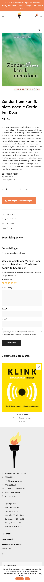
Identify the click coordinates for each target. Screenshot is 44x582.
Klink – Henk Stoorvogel (22, 418)
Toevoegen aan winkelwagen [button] (39, 367)
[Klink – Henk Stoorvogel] (22, 387)
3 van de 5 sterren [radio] (9, 283)
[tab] (22, 237)
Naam (4, 309)
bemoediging (9, 223)
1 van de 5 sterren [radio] (3, 283)
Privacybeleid (7, 539)
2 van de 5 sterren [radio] (6, 283)
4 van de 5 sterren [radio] (12, 283)
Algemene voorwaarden (11, 544)
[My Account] (41, 16)
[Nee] (41, 574)
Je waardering (7, 279)
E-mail (4, 319)
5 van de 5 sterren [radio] (15, 283)
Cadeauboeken (15, 219)
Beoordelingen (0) (12, 237)
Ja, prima (19, 579)
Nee (27, 579)
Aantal (4, 189)
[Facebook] (22, 554)
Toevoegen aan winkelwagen (20, 200)
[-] (19, 16)
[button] (39, 30)
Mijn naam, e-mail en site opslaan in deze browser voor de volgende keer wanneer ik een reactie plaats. (22, 333)
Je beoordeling (7, 288)
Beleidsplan (6, 549)
